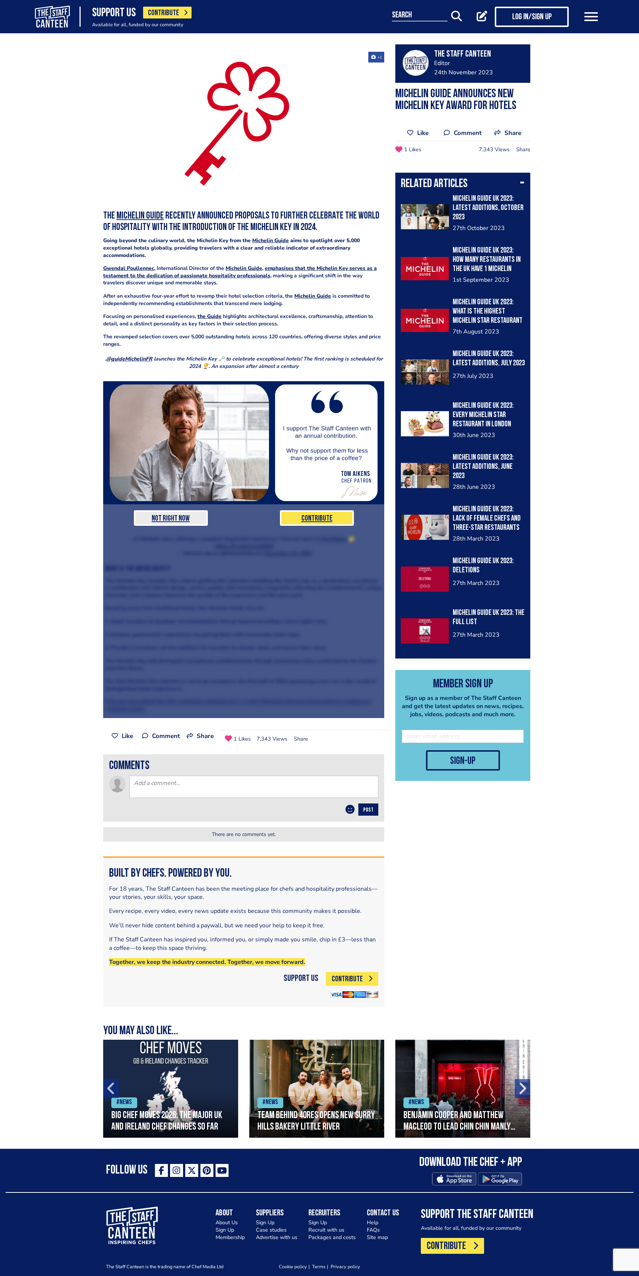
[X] (191, 1170)
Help (372, 1222)
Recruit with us (326, 1229)
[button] (463, 184)
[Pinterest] (206, 1170)
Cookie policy (293, 1266)
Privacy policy (345, 1266)
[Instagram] (176, 1170)
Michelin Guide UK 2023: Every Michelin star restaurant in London (483, 415)
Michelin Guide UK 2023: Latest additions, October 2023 (488, 208)
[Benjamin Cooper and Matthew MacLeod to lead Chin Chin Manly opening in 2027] (462, 1089)
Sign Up (225, 1229)
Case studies (271, 1229)
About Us (227, 1222)
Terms (318, 1266)
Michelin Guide (140, 216)
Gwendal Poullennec (128, 268)
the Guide (209, 316)
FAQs (373, 1229)
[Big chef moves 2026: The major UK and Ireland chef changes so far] (170, 1089)
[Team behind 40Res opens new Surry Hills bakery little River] (316, 1089)
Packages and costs (332, 1237)
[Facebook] (161, 1170)
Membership (230, 1237)
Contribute (316, 518)
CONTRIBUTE (163, 13)
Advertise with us (276, 1237)
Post (368, 810)
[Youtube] (222, 1170)
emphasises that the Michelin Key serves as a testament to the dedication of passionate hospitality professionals (240, 272)
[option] (171, 1089)
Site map (377, 1237)
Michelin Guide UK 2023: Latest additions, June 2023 (483, 467)
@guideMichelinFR (129, 358)
